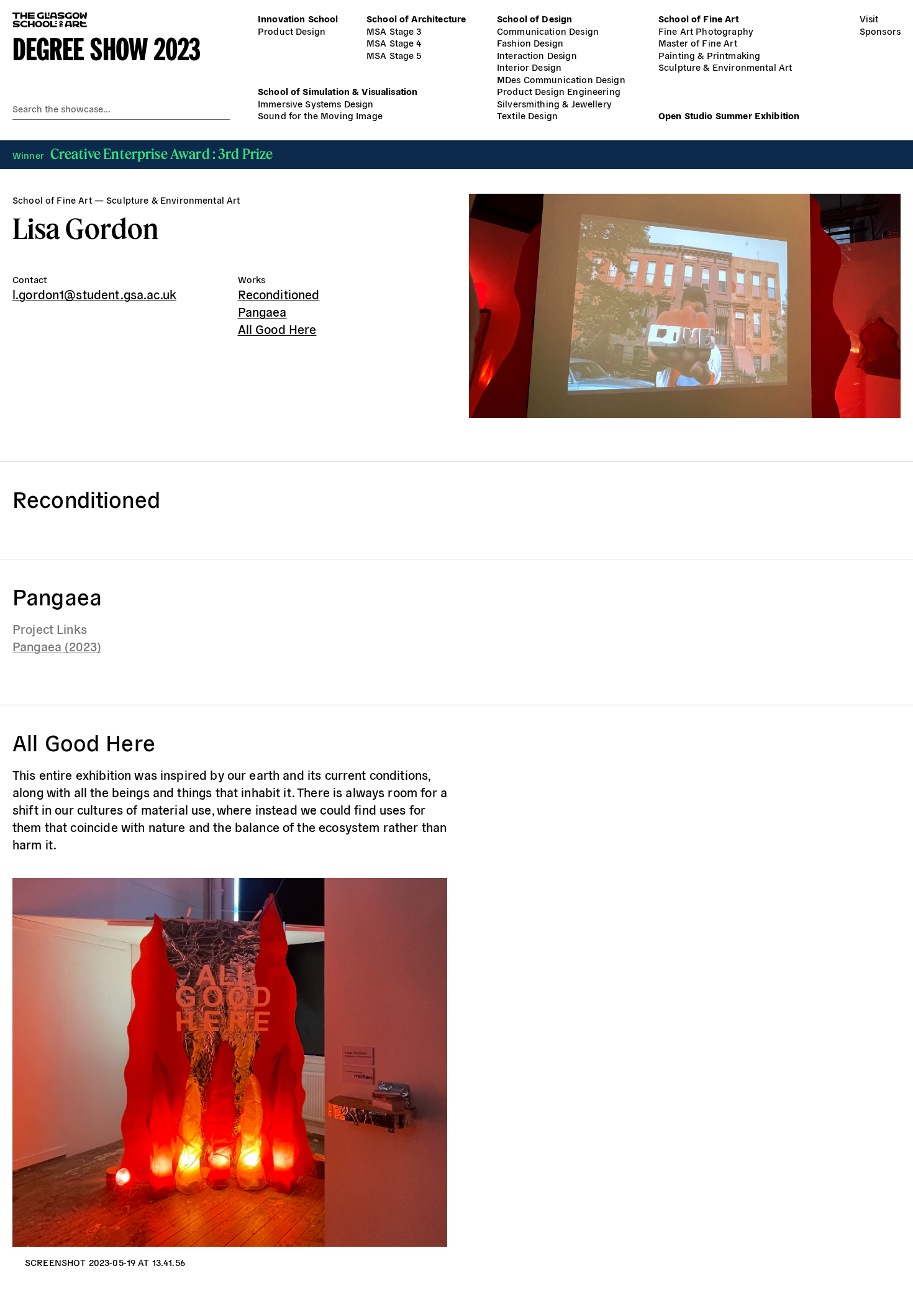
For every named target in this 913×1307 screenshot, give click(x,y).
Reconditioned (279, 294)
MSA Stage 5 (394, 55)
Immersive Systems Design (316, 103)
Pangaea (262, 311)
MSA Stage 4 (394, 42)
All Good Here (277, 329)
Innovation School (298, 18)
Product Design (291, 31)
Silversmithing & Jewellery (554, 103)
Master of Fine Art (697, 42)
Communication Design (548, 31)
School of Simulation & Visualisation (337, 91)
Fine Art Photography (705, 31)
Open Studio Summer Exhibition (728, 115)
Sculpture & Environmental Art (725, 67)
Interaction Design (537, 55)
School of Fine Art (698, 18)
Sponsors (880, 31)
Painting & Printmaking (709, 55)
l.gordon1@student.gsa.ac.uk (94, 294)
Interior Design (529, 67)
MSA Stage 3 (394, 31)
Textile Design (527, 115)
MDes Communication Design (561, 79)
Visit (869, 18)
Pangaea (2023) (56, 646)
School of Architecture (416, 18)
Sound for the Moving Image (320, 115)
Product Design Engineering (558, 91)
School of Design (534, 18)
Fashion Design (530, 42)
